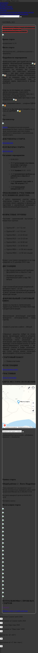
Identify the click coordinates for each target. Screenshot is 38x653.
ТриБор (5, 127)
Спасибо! (3, 10)
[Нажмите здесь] (23, 431)
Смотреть (5, 607)
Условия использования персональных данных (17, 12)
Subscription (4, 3)
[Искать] (21, 16)
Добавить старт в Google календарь (15, 611)
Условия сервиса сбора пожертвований (14, 14)
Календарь (4, 5)
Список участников (9, 378)
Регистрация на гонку (10, 369)
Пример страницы (6, 8)
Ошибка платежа (6, 7)
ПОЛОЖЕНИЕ (7, 143)
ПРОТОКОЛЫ (7, 151)
